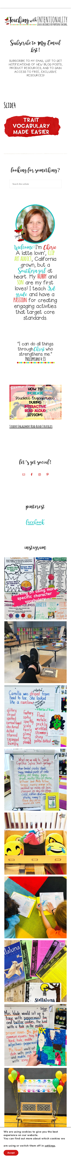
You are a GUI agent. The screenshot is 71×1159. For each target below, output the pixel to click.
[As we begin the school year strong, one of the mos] (35, 971)
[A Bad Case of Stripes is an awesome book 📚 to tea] (35, 716)
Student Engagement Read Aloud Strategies (30, 426)
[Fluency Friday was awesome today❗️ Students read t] (35, 907)
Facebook (35, 522)
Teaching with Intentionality (36, 21)
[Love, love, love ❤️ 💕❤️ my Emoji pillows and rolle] (35, 843)
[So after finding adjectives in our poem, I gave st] (35, 780)
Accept (11, 1152)
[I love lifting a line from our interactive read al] (35, 1035)
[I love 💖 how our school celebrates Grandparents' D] (35, 1099)
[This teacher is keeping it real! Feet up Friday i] (35, 652)
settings (50, 1145)
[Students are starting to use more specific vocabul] (35, 588)
